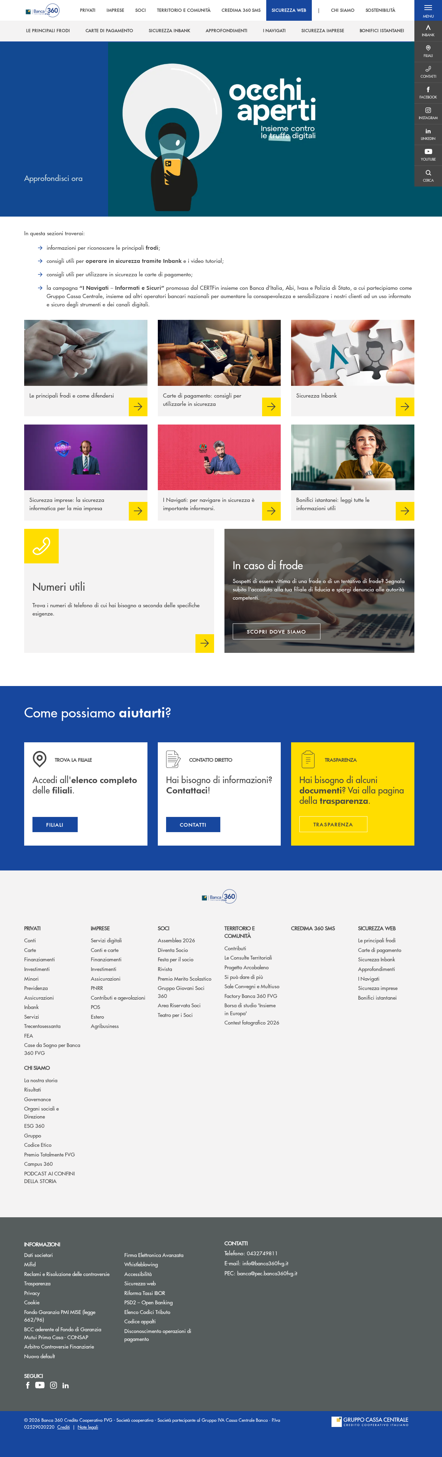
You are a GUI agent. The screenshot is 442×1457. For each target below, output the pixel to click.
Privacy (32, 1292)
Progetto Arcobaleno (246, 967)
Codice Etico (37, 1144)
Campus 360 (38, 1163)
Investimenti (37, 968)
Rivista (165, 968)
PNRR (97, 987)
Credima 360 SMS (313, 928)
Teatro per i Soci (175, 1014)
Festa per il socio (175, 959)
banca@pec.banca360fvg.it (267, 1273)
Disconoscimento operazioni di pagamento (157, 1334)
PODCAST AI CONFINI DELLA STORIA (49, 1177)
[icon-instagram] (53, 1385)
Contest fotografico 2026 (251, 1022)
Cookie (31, 1302)
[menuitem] (48, 31)
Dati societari (38, 1254)
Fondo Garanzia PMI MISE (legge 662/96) (60, 1315)
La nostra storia (40, 1080)
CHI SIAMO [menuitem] (343, 10)
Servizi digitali (106, 940)
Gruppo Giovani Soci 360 (181, 991)
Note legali (88, 1426)
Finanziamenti (39, 959)
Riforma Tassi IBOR (169, 1292)
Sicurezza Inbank (376, 959)
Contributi (235, 948)
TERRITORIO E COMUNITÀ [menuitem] (184, 10)
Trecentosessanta (42, 1025)
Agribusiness (105, 1025)
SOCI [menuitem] (140, 10)
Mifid (30, 1264)
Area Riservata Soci (179, 1005)
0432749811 (262, 1253)
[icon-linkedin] (65, 1385)
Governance (37, 1099)
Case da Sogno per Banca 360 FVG (52, 1048)
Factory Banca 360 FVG (250, 995)
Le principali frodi (377, 940)
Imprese (100, 928)
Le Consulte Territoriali (248, 957)
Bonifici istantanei (377, 997)
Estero (97, 1016)
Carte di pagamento (379, 949)
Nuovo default (39, 1356)
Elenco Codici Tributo (169, 1311)
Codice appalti (140, 1321)
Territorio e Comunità (239, 932)
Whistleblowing (167, 1264)
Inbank (31, 1006)
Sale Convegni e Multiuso (251, 986)
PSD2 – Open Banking (169, 1302)
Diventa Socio (173, 949)
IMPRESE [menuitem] (115, 10)
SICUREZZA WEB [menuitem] (289, 10)
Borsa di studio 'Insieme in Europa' (250, 1009)
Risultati (32, 1089)
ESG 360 (34, 1125)
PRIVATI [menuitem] (88, 10)
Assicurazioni (39, 997)
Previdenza (36, 987)
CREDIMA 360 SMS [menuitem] (241, 10)
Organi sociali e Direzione (41, 1112)
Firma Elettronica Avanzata (153, 1254)
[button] (428, 10)
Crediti (63, 1426)
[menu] (238, 10)
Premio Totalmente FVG (49, 1154)
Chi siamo (37, 1067)
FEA (28, 1035)
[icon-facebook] (28, 1385)
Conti (30, 940)
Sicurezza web (377, 928)
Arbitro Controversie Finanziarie (69, 1346)
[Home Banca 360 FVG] (42, 10)
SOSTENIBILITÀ (380, 10)
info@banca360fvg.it (265, 1263)
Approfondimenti (376, 968)
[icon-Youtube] (40, 1385)
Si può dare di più (243, 976)
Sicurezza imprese (377, 987)
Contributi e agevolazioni (118, 997)
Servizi (31, 1016)
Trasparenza (37, 1283)
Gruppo (32, 1135)
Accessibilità (138, 1273)
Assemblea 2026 (176, 940)
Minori (31, 978)
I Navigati (368, 978)
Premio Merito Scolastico (184, 978)
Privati (32, 928)
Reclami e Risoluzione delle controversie (66, 1273)
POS (95, 1006)
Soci (163, 928)
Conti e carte (104, 949)
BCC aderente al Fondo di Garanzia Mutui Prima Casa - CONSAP (69, 1333)
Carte (30, 949)
